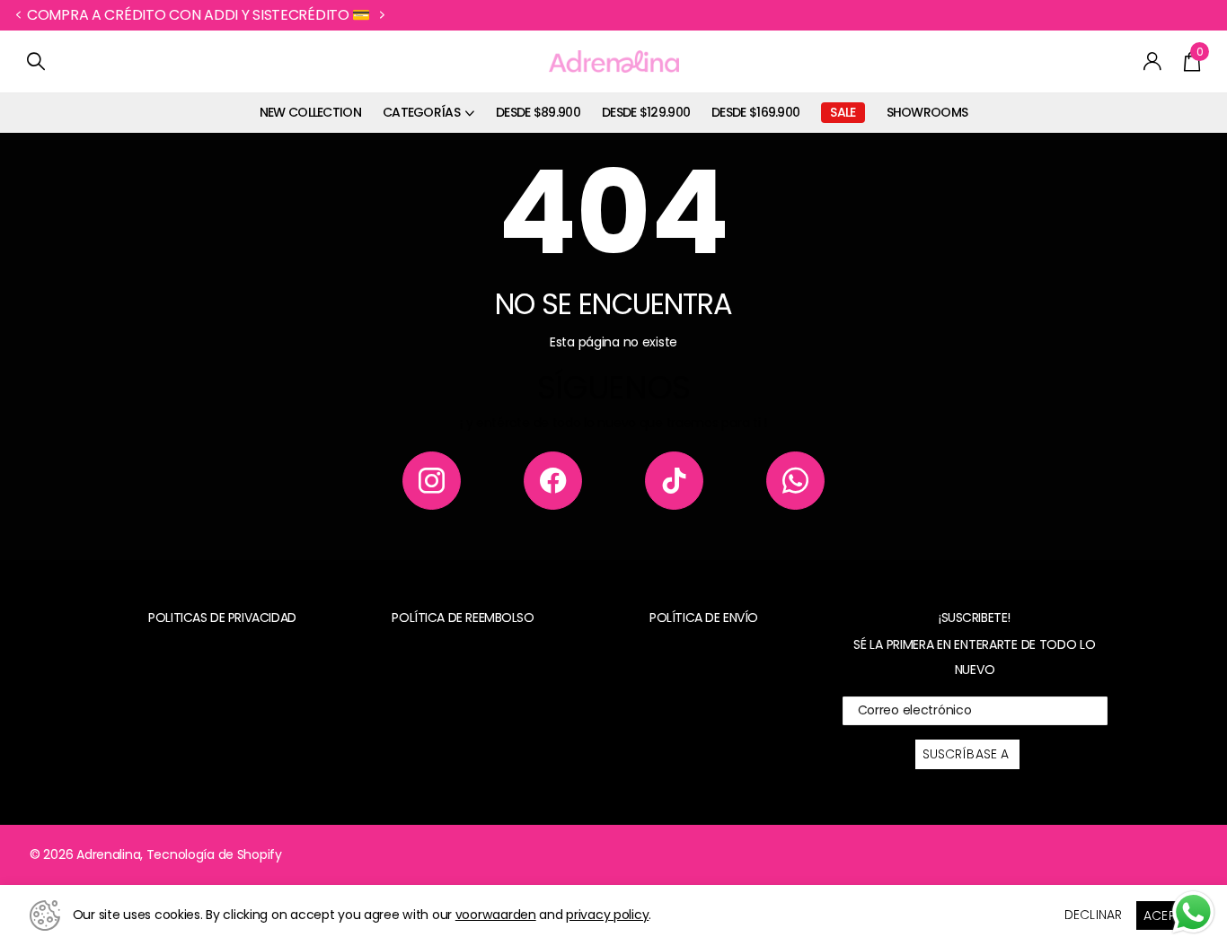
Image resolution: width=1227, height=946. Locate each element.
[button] (18, 15)
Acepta (1166, 915)
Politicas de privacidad (222, 617)
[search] (36, 61)
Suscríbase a (967, 754)
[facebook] (553, 480)
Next (351, 15)
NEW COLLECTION (310, 112)
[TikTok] (674, 480)
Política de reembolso (463, 617)
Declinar (1093, 915)
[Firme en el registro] (1152, 61)
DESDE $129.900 (646, 112)
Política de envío (703, 617)
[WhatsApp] (795, 480)
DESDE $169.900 (755, 112)
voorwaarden (495, 915)
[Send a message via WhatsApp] (1193, 912)
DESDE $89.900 (538, 112)
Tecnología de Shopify (214, 854)
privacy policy (607, 915)
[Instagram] (431, 480)
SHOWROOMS (927, 112)
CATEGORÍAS (421, 112)
